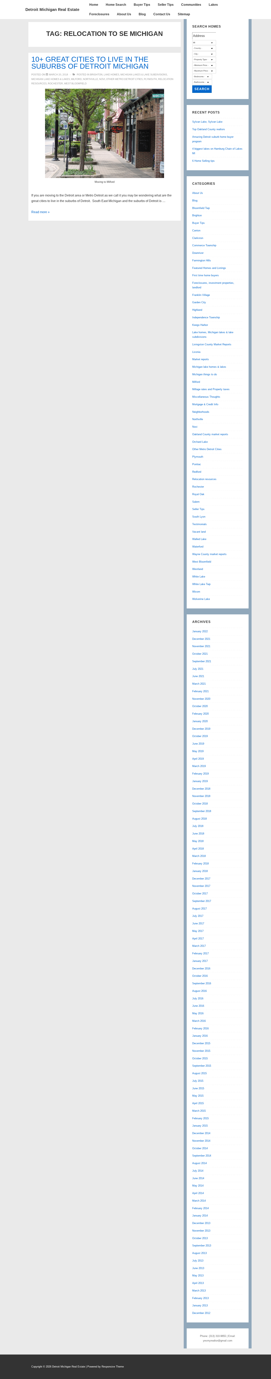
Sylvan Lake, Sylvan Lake (207, 121)
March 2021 (199, 683)
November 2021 (201, 646)
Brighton (96, 74)
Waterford (197, 546)
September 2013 (201, 1245)
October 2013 (200, 1238)
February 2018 (200, 863)
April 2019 (198, 758)
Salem (196, 501)
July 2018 (197, 826)
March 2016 (199, 1020)
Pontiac (196, 464)
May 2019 (198, 751)
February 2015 (200, 1118)
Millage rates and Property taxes (211, 389)
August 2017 (199, 908)
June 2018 (198, 833)
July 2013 (197, 1260)
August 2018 (199, 818)
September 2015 (201, 1065)
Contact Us (161, 14)
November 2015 (201, 1050)
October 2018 (200, 803)
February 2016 (200, 1028)
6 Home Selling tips (203, 160)
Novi (102, 79)
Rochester (55, 83)
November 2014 (201, 1140)
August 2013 (199, 1253)
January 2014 (200, 1215)
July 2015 (197, 1080)
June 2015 (198, 1088)
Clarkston (197, 238)
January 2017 (200, 960)
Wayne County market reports (209, 554)
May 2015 (198, 1095)
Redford (196, 471)
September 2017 (201, 901)
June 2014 (198, 1178)
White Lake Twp (201, 584)
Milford (76, 79)
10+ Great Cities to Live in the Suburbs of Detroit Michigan (90, 62)
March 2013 (199, 1290)
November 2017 (201, 885)
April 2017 (198, 938)
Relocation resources (204, 479)
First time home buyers (205, 275)
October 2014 (200, 1148)
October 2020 (200, 706)
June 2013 (198, 1268)
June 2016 (198, 1005)
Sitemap (184, 14)
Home (93, 4)
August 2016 (199, 990)
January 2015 (200, 1125)
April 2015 (198, 1103)
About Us (124, 14)
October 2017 (200, 893)
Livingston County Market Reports (211, 344)
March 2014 (199, 1200)
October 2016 (200, 975)
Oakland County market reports (210, 434)
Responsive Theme (113, 1366)
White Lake (198, 576)
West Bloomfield (75, 83)
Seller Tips (166, 4)
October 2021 (200, 653)
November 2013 (201, 1230)
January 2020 (200, 721)
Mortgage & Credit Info (205, 404)
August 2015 (199, 1073)
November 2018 (201, 796)
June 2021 (198, 676)
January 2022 (200, 631)
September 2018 (201, 811)
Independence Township (206, 317)
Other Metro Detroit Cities (124, 79)
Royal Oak (198, 494)
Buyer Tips (142, 4)
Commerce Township (204, 245)
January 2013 (200, 1305)
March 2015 (199, 1110)
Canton (196, 230)
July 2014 (197, 1170)
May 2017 (198, 931)
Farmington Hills (201, 260)
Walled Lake (199, 539)
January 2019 (200, 781)
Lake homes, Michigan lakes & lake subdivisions (135, 74)
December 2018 (201, 788)
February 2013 (200, 1298)
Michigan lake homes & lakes (50, 79)
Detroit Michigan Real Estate (52, 9)
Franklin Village (201, 295)
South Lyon (198, 516)
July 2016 (197, 998)
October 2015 (200, 1058)
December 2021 (201, 638)
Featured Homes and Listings (209, 268)
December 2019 (201, 728)
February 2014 (200, 1208)
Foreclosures (99, 14)
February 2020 (200, 713)
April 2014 (198, 1193)
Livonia (196, 351)
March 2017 (199, 945)
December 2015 (201, 1043)
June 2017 (198, 923)
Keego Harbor (200, 324)
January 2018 (200, 871)
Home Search (116, 4)
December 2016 (201, 968)
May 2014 (198, 1185)
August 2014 (199, 1163)
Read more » (40, 212)
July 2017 (197, 915)
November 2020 (201, 698)
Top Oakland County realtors (208, 129)
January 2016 (200, 1035)
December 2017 (201, 878)
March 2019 (199, 766)
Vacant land (199, 531)
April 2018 (198, 848)
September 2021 (201, 661)
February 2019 (200, 773)
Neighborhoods (200, 411)
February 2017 (200, 953)
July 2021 (197, 668)
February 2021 (200, 691)
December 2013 (201, 1223)
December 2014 (201, 1133)
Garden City (199, 302)
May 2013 (198, 1275)
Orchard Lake (200, 441)
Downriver (198, 252)
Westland (197, 569)
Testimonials (199, 524)
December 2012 (201, 1313)
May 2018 (198, 841)
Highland (197, 309)
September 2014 (201, 1155)
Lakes (213, 4)
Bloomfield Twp (201, 208)
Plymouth (150, 79)
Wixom (196, 591)
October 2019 (200, 736)
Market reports (200, 359)
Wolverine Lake (201, 599)
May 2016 (198, 1013)
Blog (142, 14)
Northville (90, 79)
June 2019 (198, 743)
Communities (191, 4)
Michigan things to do (204, 374)
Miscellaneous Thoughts (206, 396)
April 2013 (198, 1283)
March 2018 (199, 856)
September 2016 (201, 983)
